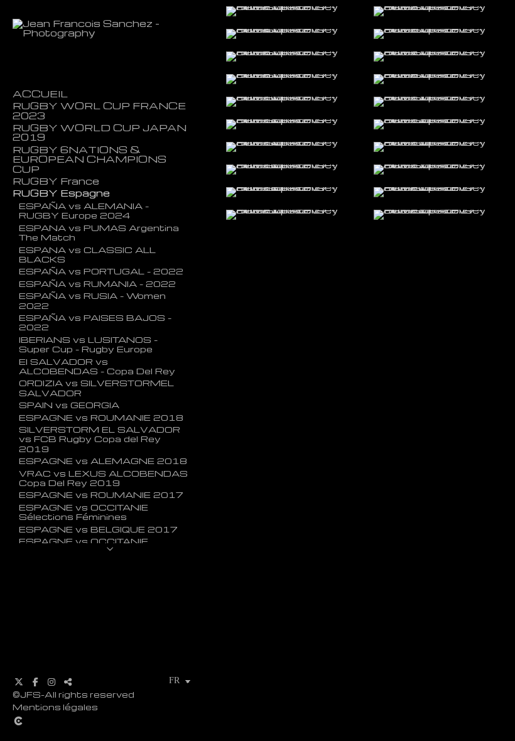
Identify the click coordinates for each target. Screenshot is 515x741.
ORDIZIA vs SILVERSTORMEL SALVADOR (96, 387)
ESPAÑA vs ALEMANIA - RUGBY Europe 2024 (84, 210)
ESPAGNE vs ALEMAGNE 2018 (103, 460)
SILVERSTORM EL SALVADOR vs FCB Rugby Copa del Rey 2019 (99, 438)
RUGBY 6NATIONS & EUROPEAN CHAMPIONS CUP (89, 159)
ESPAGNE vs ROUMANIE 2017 (101, 494)
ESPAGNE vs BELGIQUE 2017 (98, 528)
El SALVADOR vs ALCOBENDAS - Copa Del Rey (97, 365)
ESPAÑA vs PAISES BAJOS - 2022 (95, 321)
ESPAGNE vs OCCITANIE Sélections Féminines (83, 511)
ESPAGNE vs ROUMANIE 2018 (101, 417)
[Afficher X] (19, 682)
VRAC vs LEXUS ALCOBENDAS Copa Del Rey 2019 (103, 477)
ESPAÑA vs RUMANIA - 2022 (97, 283)
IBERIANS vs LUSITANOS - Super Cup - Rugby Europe (88, 343)
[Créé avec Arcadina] (110, 721)
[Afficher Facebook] (35, 682)
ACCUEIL (40, 94)
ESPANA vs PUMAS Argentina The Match (99, 232)
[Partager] (68, 682)
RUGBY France (56, 181)
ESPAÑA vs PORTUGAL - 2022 (101, 270)
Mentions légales (55, 706)
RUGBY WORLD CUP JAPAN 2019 (100, 132)
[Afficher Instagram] (51, 682)
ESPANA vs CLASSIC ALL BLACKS (87, 254)
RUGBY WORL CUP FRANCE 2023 (99, 110)
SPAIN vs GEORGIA (69, 404)
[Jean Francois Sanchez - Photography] (110, 32)
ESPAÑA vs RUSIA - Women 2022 (92, 299)
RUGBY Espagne (61, 193)
